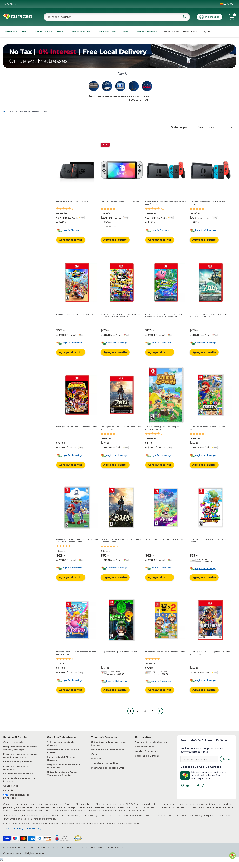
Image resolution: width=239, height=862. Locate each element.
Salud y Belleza (42, 31)
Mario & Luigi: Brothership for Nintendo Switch (208, 540)
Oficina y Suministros (146, 31)
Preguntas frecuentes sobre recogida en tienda (20, 755)
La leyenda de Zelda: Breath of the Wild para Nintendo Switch (121, 540)
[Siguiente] (160, 711)
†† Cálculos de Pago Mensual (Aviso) (22, 828)
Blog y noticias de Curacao (151, 742)
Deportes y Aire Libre (80, 31)
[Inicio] (4, 111)
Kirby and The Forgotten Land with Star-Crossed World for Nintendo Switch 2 (164, 315)
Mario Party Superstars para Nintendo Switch (207, 427)
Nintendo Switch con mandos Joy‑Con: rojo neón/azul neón (165, 202)
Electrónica (9, 31)
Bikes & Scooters (135, 98)
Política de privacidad (43, 848)
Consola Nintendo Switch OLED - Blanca (120, 201)
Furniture (95, 96)
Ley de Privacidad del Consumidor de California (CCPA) (92, 848)
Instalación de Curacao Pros (107, 749)
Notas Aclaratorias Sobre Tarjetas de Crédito (62, 773)
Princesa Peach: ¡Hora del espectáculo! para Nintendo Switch (76, 652)
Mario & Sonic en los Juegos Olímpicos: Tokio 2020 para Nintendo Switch (77, 540)
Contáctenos (10, 785)
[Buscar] (185, 16)
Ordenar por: (179, 127)
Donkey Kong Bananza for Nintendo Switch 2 (76, 427)
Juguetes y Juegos (107, 31)
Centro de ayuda (13, 742)
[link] (94, 86)
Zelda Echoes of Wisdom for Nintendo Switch (166, 539)
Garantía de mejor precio (18, 773)
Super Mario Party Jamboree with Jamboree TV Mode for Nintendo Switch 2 (122, 315)
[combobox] (117, 17)
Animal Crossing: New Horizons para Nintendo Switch (162, 427)
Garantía (8, 790)
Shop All (147, 98)
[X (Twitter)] (198, 785)
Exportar (96, 758)
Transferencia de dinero (105, 763)
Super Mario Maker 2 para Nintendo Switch (165, 651)
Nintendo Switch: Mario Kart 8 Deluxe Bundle (207, 202)
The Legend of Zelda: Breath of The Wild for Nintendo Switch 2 (121, 427)
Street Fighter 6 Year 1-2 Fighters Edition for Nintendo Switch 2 (210, 652)
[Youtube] (188, 785)
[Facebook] (193, 785)
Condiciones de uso (14, 848)
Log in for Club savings (72, 230)
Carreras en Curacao (147, 755)
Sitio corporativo (144, 746)
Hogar (25, 31)
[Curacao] (18, 18)
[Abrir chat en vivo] (232, 855)
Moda (60, 31)
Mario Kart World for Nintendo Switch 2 (74, 314)
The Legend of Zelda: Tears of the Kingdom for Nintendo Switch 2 (209, 315)
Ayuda (207, 31)
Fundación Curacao (146, 751)
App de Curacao (171, 31)
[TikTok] (203, 785)
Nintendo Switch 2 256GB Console (72, 201)
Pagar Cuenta (190, 31)
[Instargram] (182, 785)
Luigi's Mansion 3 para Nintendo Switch (119, 651)
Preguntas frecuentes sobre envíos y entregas (20, 748)
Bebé (126, 31)
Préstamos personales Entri (107, 767)
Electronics (122, 96)
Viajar (94, 754)
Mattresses (109, 96)
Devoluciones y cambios (17, 761)
